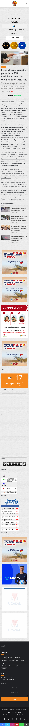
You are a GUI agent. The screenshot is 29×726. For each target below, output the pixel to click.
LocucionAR (18, 712)
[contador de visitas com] (14, 465)
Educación (4, 665)
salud (17, 660)
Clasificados (18, 715)
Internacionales (17, 663)
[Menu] (2, 4)
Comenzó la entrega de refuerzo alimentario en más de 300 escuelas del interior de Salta (19, 218)
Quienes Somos (10, 715)
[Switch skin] (27, 4)
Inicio (3, 715)
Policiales (11, 660)
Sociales (19, 665)
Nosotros (3, 673)
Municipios (4, 660)
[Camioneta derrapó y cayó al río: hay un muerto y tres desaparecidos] (5, 237)
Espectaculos (12, 665)
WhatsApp (18, 95)
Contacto (3, 683)
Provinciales (17, 657)
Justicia (25, 663)
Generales (10, 657)
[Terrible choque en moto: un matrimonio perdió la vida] (5, 209)
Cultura (10, 663)
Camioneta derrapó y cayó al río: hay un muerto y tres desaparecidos (19, 238)
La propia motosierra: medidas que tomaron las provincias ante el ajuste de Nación (19, 228)
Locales (4, 657)
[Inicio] (14, 3)
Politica (3, 67)
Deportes (4, 663)
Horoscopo (15, 493)
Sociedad (4, 668)
